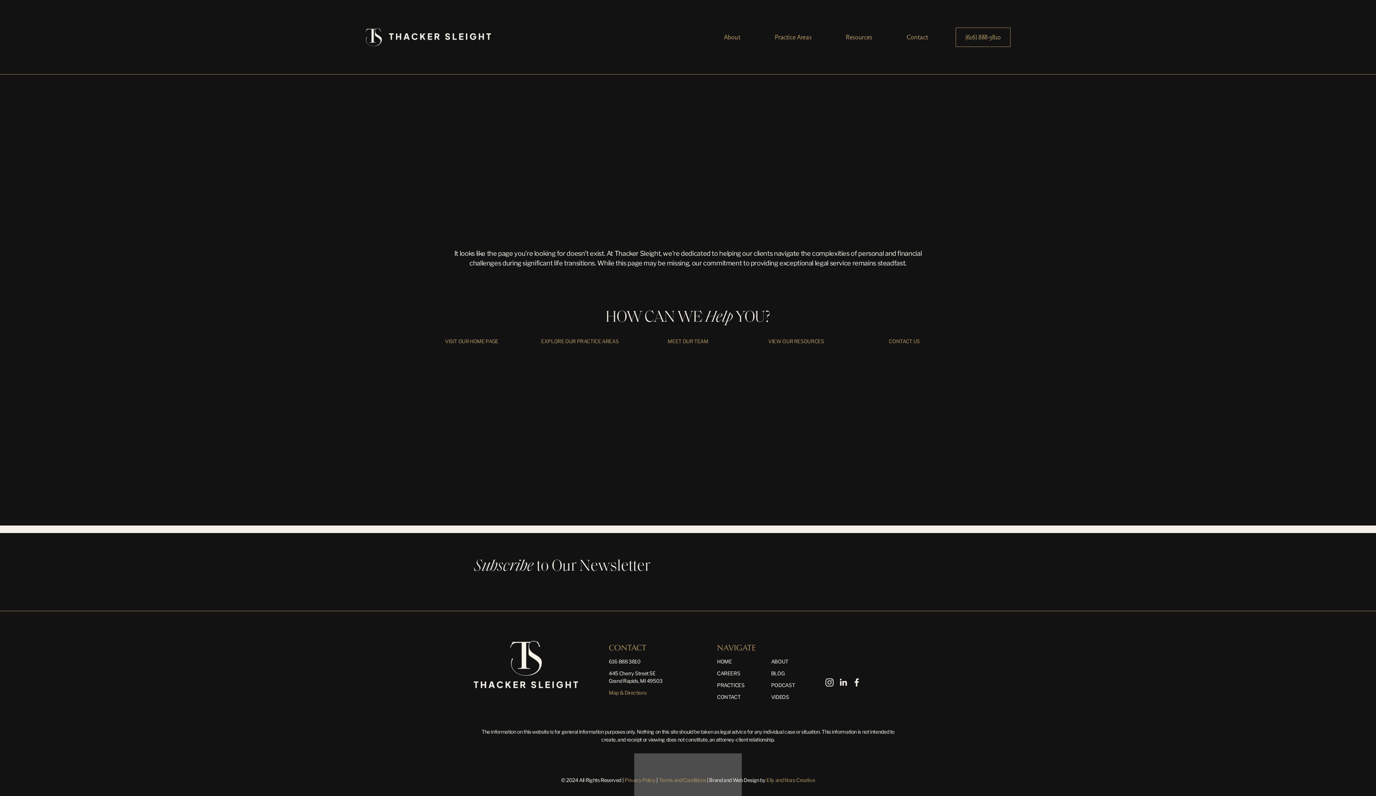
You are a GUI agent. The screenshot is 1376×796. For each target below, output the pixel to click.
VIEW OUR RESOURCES (796, 341)
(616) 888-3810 (983, 37)
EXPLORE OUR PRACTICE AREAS (579, 341)
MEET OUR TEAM (688, 341)
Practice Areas (793, 37)
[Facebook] (856, 682)
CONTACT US (904, 341)
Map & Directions (627, 693)
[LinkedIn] (843, 682)
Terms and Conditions (682, 780)
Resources (859, 37)
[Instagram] (829, 682)
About (732, 37)
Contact (917, 37)
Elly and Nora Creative (790, 780)
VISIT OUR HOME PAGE (471, 341)
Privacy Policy (640, 780)
